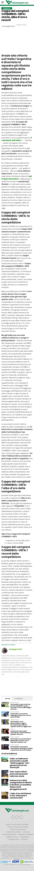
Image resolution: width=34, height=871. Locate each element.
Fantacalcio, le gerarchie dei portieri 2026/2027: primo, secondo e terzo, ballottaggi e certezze (20, 706)
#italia (12, 645)
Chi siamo (26, 832)
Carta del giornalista (9, 834)
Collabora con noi (12, 837)
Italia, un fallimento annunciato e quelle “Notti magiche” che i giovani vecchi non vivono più (19, 763)
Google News (24, 837)
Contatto (24, 839)
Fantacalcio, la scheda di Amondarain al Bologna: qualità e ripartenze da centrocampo (21, 748)
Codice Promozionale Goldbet (17, 827)
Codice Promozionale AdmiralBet (17, 824)
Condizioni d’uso (13, 839)
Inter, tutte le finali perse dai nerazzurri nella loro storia (19, 773)
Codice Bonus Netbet (13, 832)
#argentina (5, 645)
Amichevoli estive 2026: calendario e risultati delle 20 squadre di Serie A (20, 732)
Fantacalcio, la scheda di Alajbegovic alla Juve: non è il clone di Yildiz (20, 715)
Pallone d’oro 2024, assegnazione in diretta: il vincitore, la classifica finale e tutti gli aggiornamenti (21, 784)
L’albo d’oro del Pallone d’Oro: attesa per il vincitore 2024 (20, 795)
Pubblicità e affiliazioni (26, 834)
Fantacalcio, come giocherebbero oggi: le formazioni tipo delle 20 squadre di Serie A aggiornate (20, 724)
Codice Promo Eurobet (18, 829)
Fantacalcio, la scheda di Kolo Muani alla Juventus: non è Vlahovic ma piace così (20, 740)
